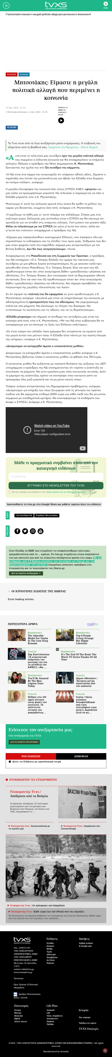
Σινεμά (17, 1010)
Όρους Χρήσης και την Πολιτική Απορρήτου (65, 492)
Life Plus (52, 1006)
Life (48, 1013)
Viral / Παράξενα (54, 1016)
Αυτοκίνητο (52, 1019)
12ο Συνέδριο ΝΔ (24, 515)
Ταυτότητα (18, 978)
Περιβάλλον (52, 958)
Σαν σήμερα (84, 1018)
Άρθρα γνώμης (86, 943)
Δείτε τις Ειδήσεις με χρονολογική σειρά (35, 762)
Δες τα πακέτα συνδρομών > (26, 573)
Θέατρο (17, 1013)
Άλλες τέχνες (20, 1022)
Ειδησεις (11, 75)
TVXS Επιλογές (89, 1029)
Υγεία (49, 952)
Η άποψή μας (85, 946)
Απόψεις (84, 939)
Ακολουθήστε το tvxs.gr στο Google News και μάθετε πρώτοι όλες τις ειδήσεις (54, 504)
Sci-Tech (51, 960)
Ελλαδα (24, 75)
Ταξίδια (50, 1024)
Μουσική (18, 1016)
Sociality (64, 1052)
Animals (51, 1010)
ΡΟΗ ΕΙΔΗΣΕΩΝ (31, 756)
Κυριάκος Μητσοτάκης (47, 515)
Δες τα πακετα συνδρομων (24, 742)
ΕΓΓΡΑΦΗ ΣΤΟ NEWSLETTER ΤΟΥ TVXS (56, 485)
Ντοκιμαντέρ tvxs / (21, 826)
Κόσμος (50, 946)
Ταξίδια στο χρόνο (87, 1023)
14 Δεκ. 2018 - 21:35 (15, 108)
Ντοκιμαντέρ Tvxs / (25, 792)
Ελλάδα (50, 943)
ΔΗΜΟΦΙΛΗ (81, 756)
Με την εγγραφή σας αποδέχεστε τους (48, 492)
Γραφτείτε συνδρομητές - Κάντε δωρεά (73, 147)
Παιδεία (50, 1022)
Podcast (50, 963)
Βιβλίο (17, 1019)
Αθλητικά (51, 955)
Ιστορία (83, 1010)
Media (49, 949)
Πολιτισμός (21, 1006)
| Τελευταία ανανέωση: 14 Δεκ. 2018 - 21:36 (26, 112)
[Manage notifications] (105, 1050)
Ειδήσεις (52, 939)
